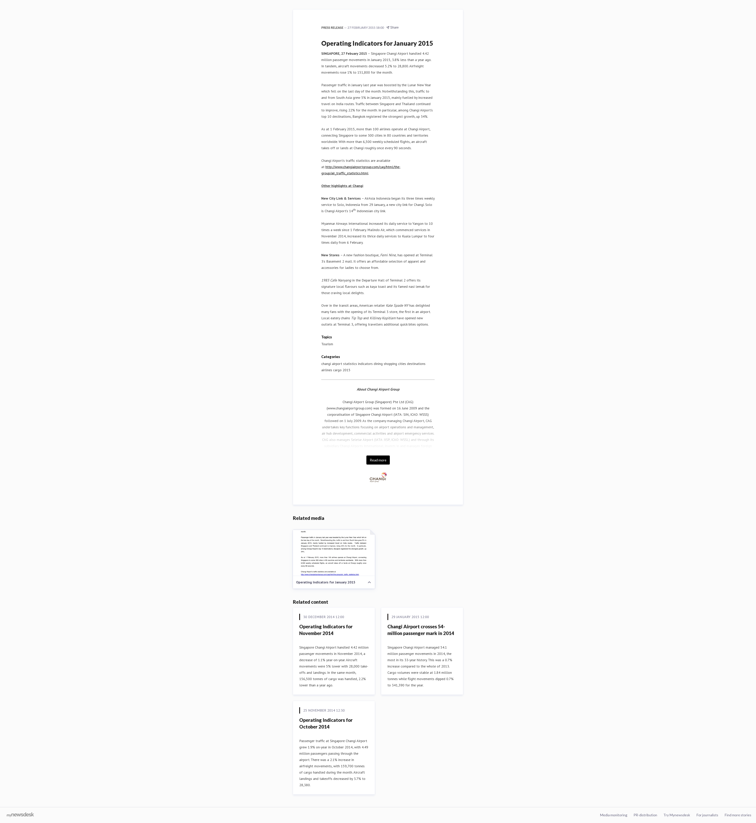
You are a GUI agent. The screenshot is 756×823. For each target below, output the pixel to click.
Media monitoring (613, 815)
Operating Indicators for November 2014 (326, 630)
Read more (378, 460)
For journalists (707, 815)
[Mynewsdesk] (20, 815)
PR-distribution (645, 815)
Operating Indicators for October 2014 (326, 723)
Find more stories (737, 815)
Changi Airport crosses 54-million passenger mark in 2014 (420, 630)
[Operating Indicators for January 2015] (334, 553)
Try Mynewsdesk (676, 815)
